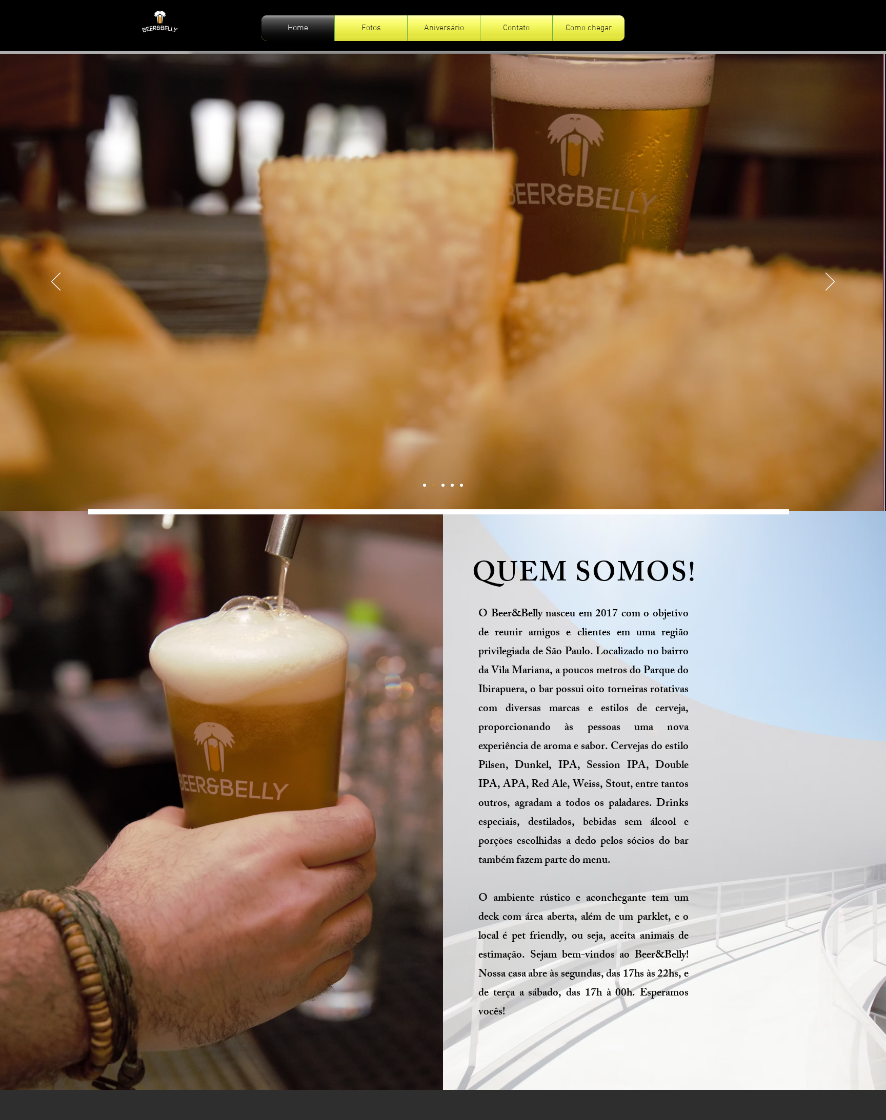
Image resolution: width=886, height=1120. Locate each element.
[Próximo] (830, 282)
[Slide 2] (433, 485)
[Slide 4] (452, 485)
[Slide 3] (443, 485)
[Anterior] (56, 282)
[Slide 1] (424, 485)
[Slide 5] (461, 485)
